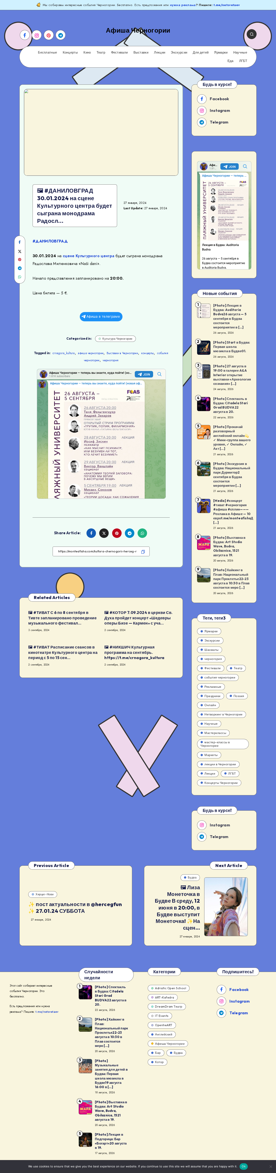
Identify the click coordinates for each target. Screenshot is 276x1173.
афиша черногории (91, 353)
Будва (192, 877)
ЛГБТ (243, 61)
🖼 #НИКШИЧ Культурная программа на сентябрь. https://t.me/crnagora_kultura (134, 652)
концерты (147, 353)
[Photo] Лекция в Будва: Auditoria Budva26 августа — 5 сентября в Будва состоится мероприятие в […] (229, 316)
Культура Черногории (117, 338)
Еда (230, 61)
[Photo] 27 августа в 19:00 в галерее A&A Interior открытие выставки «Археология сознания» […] (232, 375)
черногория (110, 360)
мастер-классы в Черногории (215, 744)
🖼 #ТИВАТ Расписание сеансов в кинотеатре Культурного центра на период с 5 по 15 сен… (62, 652)
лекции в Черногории (220, 764)
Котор (159, 1062)
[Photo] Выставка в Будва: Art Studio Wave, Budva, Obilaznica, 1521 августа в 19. (229, 546)
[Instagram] (37, 35)
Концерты (70, 52)
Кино (87, 52)
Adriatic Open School (170, 988)
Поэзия (239, 696)
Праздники (212, 696)
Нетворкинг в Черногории (223, 714)
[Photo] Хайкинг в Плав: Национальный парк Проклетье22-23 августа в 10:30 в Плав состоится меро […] (231, 579)
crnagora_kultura (63, 353)
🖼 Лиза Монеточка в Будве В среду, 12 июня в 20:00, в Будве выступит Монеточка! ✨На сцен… (177, 907)
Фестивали (119, 52)
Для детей (201, 52)
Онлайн (210, 705)
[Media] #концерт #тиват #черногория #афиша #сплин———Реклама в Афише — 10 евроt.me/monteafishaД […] (233, 512)
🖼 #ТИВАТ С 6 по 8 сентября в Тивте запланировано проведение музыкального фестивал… (62, 618)
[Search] (252, 34)
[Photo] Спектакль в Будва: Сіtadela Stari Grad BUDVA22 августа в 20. (230, 405)
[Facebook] (25, 35)
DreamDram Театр (168, 1006)
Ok (244, 1166)
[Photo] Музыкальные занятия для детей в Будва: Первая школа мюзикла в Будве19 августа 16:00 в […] (111, 1074)
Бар (158, 1053)
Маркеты (211, 755)
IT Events (162, 1016)
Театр (101, 52)
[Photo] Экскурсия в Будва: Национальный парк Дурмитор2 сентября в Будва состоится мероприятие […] (231, 475)
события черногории (219, 677)
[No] (270, 1166)
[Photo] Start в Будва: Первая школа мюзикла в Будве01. (231, 346)
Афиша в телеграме (103, 316)
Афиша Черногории (170, 1044)
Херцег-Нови (45, 894)
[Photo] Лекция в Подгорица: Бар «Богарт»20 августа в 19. (111, 1141)
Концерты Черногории (221, 783)
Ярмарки (220, 52)
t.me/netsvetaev (226, 5)
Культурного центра (95, 256)
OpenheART (163, 1025)
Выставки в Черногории (122, 353)
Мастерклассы (215, 733)
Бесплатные (47, 52)
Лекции (159, 52)
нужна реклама (183, 5)
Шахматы (211, 650)
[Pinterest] (49, 35)
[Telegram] (61, 35)
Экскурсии (179, 52)
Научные (240, 52)
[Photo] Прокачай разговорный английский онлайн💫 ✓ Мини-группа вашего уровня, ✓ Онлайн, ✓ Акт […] (232, 438)
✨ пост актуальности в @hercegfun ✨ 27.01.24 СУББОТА (75, 907)
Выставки (140, 52)
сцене (69, 256)
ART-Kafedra (164, 997)
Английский (163, 1034)
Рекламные (212, 687)
